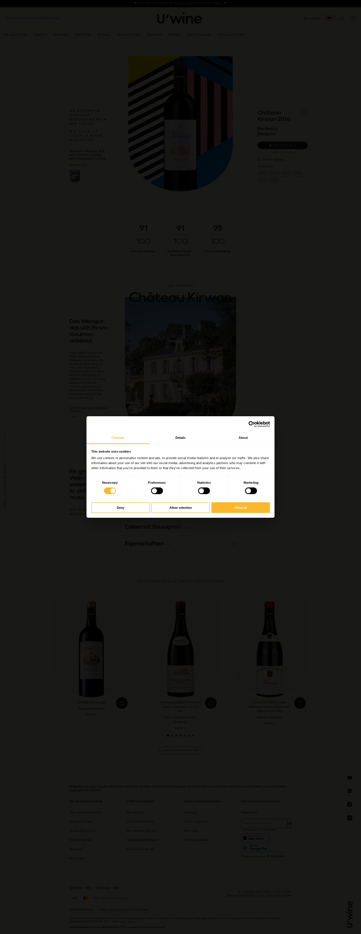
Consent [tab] (118, 437)
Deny (120, 507)
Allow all (240, 507)
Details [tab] (180, 437)
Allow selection (180, 507)
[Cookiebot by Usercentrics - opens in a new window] (251, 424)
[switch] (157, 490)
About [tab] (243, 437)
